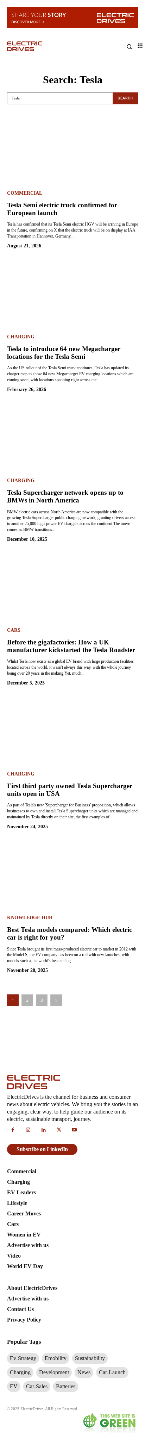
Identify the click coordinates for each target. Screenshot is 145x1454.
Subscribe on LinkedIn (42, 1149)
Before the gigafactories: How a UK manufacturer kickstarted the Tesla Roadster (71, 646)
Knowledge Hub (29, 917)
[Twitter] (59, 1130)
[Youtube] (74, 1130)
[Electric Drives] (39, 46)
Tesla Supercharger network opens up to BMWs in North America (65, 496)
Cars (13, 630)
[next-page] (56, 1000)
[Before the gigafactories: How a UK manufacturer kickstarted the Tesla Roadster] (72, 588)
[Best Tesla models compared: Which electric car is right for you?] (72, 875)
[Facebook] (13, 1130)
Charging (20, 337)
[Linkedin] (44, 1130)
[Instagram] (28, 1130)
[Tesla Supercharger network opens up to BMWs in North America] (72, 438)
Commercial (24, 193)
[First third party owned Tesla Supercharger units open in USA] (72, 732)
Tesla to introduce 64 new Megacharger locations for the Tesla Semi (63, 352)
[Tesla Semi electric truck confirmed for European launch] (72, 151)
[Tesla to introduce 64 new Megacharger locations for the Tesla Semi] (72, 294)
